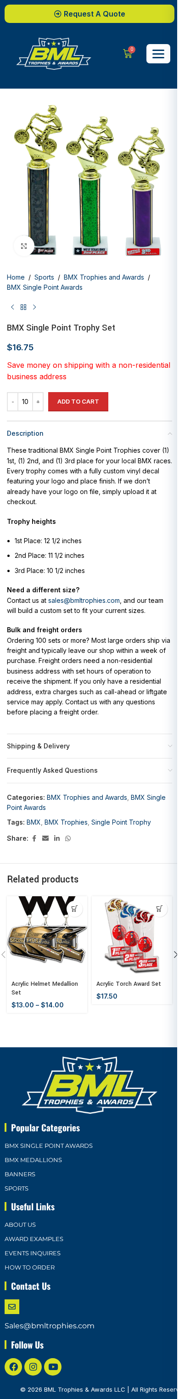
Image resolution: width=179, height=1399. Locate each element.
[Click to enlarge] (24, 246)
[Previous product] (12, 307)
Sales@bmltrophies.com (50, 1325)
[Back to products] (23, 307)
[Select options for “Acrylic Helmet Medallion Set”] (75, 909)
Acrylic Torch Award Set (128, 984)
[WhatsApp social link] (67, 838)
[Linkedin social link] (56, 838)
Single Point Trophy (121, 822)
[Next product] (34, 307)
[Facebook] (13, 1367)
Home (16, 277)
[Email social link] (45, 838)
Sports (44, 277)
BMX (34, 822)
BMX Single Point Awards (45, 287)
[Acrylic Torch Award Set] (132, 936)
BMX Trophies (66, 822)
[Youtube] (53, 1367)
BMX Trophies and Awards (104, 277)
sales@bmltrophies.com (84, 600)
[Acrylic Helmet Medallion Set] (47, 936)
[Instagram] (33, 1367)
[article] (89, 617)
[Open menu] (158, 53)
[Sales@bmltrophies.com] (12, 1306)
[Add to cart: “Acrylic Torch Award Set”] (159, 909)
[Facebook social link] (33, 838)
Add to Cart (78, 401)
